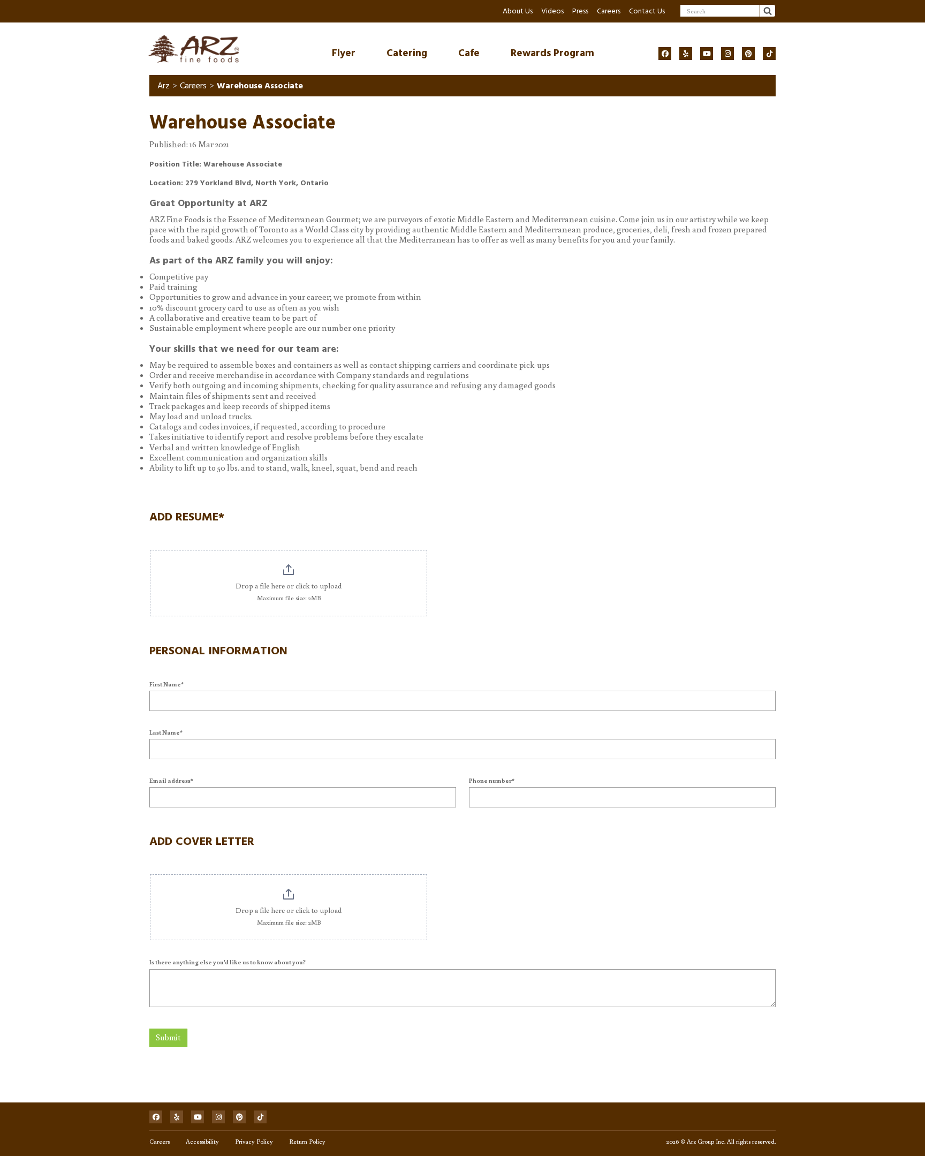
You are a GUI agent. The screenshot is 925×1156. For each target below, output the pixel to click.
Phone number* (491, 780)
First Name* (166, 684)
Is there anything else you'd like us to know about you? (227, 962)
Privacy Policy (254, 1141)
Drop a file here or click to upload (289, 586)
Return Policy (307, 1141)
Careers (608, 11)
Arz (163, 86)
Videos (552, 11)
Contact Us (647, 11)
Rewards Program (552, 53)
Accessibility (202, 1141)
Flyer (343, 53)
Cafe (469, 53)
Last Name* (166, 732)
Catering (406, 53)
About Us (518, 11)
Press (580, 11)
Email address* (171, 780)
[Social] (664, 53)
